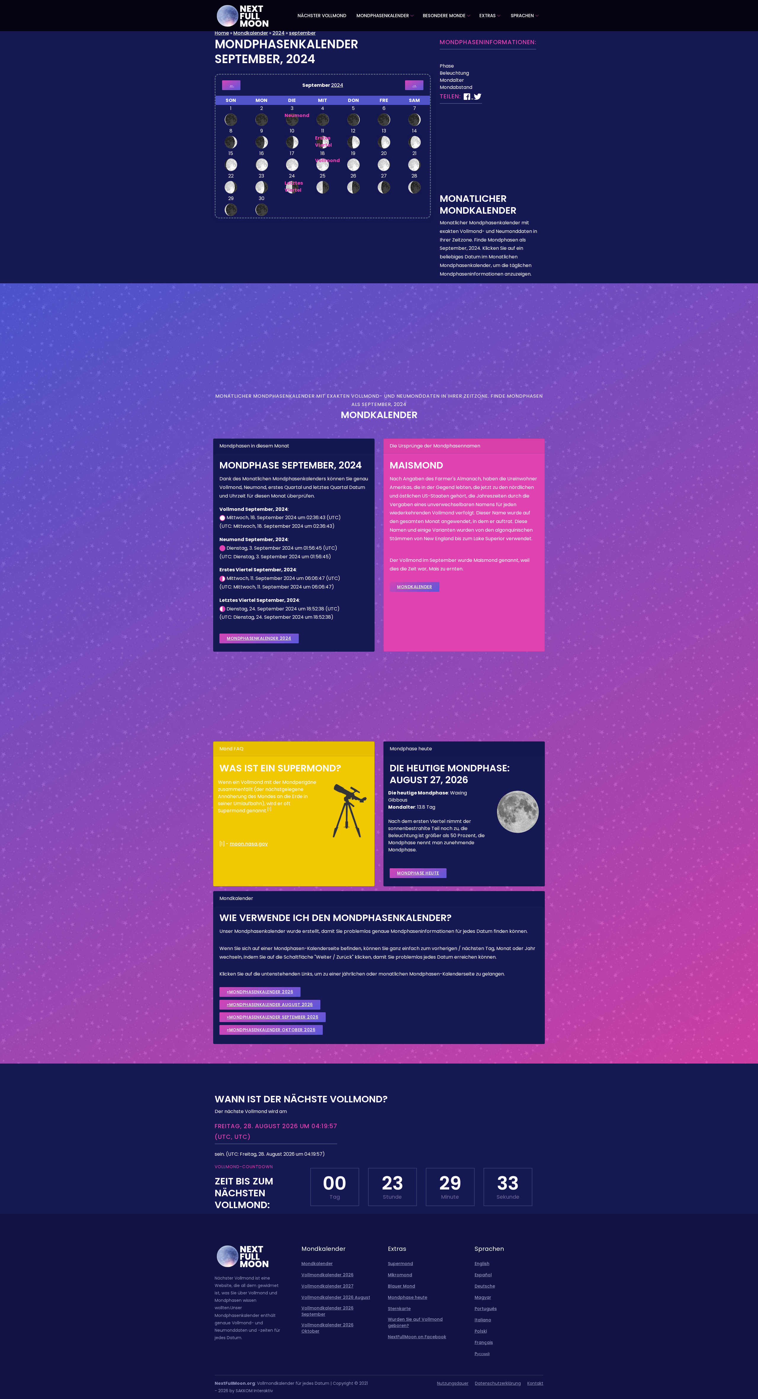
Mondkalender (250, 33)
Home (222, 33)
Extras (487, 15)
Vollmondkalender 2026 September (327, 1311)
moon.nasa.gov (249, 843)
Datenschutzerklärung (498, 1383)
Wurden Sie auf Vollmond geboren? (415, 1322)
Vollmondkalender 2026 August (335, 1297)
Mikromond (400, 1275)
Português (486, 1309)
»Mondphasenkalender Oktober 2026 (271, 1030)
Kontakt (535, 1383)
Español (483, 1275)
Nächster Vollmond (322, 15)
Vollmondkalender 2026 (327, 1275)
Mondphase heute (418, 873)
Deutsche (485, 1286)
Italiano (483, 1320)
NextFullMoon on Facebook (417, 1337)
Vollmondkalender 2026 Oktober (327, 1328)
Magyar (483, 1297)
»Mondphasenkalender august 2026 (270, 1005)
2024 (278, 33)
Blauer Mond (401, 1286)
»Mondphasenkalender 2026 (260, 992)
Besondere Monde (444, 15)
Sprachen (522, 15)
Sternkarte (399, 1309)
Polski (481, 1331)
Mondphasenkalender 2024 (259, 638)
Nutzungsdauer (452, 1383)
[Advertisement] (491, 151)
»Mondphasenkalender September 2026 (272, 1017)
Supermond (400, 1264)
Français (484, 1342)
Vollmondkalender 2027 (327, 1286)
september (302, 33)
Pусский (482, 1354)
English (482, 1264)
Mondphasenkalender (382, 15)
